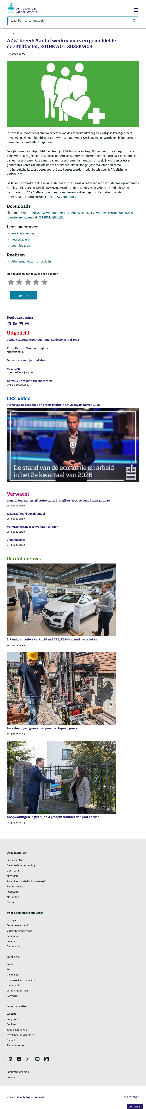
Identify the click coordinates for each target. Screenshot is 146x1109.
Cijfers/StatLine (16, 860)
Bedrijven (12, 920)
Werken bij (13, 985)
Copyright (12, 1019)
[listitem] (8, 323)
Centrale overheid (17, 925)
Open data (13, 871)
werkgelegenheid (23, 233)
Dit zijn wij (13, 975)
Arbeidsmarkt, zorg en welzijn (31, 261)
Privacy (11, 941)
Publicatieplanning (18, 1072)
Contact (11, 964)
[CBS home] (23, 7)
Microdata (12, 876)
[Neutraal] (28, 281)
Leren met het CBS (17, 991)
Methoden (13, 897)
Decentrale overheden (20, 931)
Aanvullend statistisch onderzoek (26, 881)
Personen (12, 936)
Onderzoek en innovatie (21, 980)
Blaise (10, 902)
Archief (11, 1040)
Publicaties (13, 892)
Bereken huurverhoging (21, 865)
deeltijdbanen (20, 245)
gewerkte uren (21, 239)
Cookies (11, 1024)
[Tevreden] (36, 281)
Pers (9, 970)
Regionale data (16, 887)
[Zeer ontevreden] (11, 281)
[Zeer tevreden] (44, 281)
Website (12, 1014)
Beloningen (14, 946)
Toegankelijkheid (17, 1030)
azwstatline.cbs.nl (67, 197)
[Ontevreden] (19, 281)
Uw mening (135, 1107)
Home (13, 33)
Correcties (13, 996)
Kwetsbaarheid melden (20, 1035)
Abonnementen (16, 1045)
